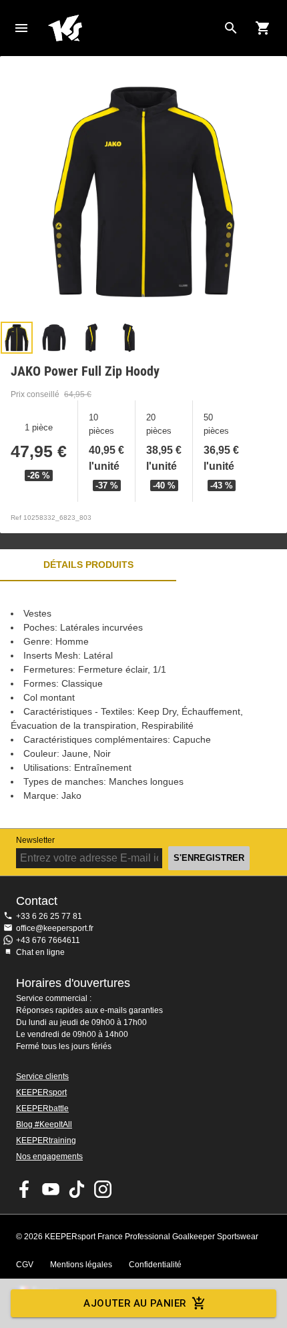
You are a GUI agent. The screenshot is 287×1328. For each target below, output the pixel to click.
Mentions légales (81, 1264)
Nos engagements (49, 1156)
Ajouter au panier (134, 1303)
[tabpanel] (143, 704)
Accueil (133, 28)
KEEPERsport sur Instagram (102, 1189)
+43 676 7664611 (48, 940)
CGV (24, 1264)
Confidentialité (155, 1264)
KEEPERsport (41, 1092)
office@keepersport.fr (54, 928)
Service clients (42, 1076)
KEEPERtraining (46, 1140)
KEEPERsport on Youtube (50, 1189)
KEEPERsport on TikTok (76, 1189)
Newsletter (35, 840)
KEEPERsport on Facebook (24, 1189)
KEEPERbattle (42, 1108)
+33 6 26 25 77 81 (49, 916)
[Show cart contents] (263, 28)
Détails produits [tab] (88, 564)
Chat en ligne (40, 952)
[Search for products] (231, 28)
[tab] (17, 338)
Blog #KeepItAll (44, 1124)
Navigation (21, 28)
